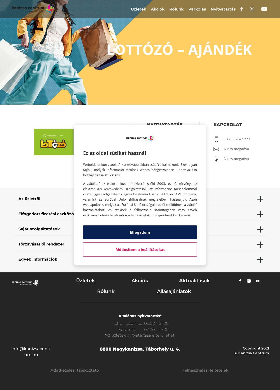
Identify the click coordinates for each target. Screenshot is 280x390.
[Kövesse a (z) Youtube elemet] (257, 280)
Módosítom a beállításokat (140, 249)
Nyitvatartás (223, 9)
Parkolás (197, 9)
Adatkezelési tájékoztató (75, 370)
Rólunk (176, 9)
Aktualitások (194, 281)
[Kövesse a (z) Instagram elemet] (248, 280)
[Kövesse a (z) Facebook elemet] (240, 280)
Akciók (157, 9)
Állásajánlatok (174, 291)
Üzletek (138, 9)
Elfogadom (140, 232)
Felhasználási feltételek (205, 370)
